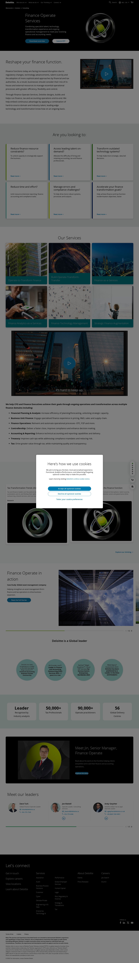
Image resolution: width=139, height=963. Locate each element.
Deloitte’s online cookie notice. (78, 479)
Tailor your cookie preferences (69, 499)
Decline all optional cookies (69, 494)
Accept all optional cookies (69, 488)
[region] (69, 481)
